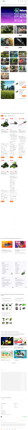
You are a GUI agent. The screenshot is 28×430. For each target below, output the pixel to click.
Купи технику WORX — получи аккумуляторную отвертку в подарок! (7, 250)
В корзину (2, 157)
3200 (12, 199)
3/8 (13, 154)
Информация (15, 403)
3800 (3, 199)
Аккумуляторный (23, 151)
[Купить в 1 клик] (8, 162)
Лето (16, 263)
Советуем (5, 115)
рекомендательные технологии (14, 422)
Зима (16, 278)
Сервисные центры (16, 407)
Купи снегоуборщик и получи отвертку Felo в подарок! (20, 250)
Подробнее (24, 87)
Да (6, 147)
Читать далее (21, 425)
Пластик (23, 152)
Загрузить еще (14, 362)
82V (14, 143)
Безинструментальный (12, 150)
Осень (3, 278)
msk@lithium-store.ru (3, 413)
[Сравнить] (8, 119)
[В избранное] (8, 118)
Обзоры (2, 408)
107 (15, 198)
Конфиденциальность (21, 420)
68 (14, 155)
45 (15, 153)
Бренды (2, 407)
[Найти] (26, 3)
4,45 (11, 151)
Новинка (9, 115)
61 (22, 155)
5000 (24, 154)
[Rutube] (1, 416)
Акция (13, 115)
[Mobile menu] (1, 1)
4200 (3, 155)
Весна (3, 263)
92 (6, 198)
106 (11, 197)
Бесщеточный (5, 153)
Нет (24, 150)
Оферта (26, 420)
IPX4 (13, 189)
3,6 (20, 153)
